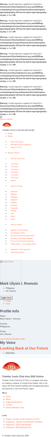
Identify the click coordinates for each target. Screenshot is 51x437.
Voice (8, 304)
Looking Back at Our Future (24, 348)
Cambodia (14, 208)
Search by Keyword (17, 252)
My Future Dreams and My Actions (23, 235)
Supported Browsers (14, 402)
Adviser (13, 180)
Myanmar (14, 205)
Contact (9, 405)
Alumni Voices (14, 153)
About (10, 136)
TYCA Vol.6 (14, 178)
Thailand (13, 202)
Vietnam (13, 211)
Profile (8, 301)
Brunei (13, 216)
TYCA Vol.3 (14, 169)
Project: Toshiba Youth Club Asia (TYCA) (22, 419)
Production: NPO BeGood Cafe (18, 427)
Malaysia (14, 194)
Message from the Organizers (21, 144)
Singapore (14, 200)
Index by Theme (16, 224)
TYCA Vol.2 (14, 167)
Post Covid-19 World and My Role (22, 241)
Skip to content (6, 119)
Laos (12, 213)
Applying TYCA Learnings (19, 230)
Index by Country (17, 186)
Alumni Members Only (15, 408)
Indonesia (14, 191)
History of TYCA (16, 147)
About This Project (17, 142)
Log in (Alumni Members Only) (12, 339)
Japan (13, 219)
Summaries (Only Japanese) (20, 249)
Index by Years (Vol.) (18, 158)
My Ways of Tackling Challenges (22, 238)
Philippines (14, 197)
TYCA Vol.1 (14, 164)
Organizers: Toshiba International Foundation (24, 422)
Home (10, 133)
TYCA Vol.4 (14, 172)
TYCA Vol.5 (14, 175)
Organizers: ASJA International (18, 425)
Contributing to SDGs (18, 233)
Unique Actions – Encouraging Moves (23, 244)
